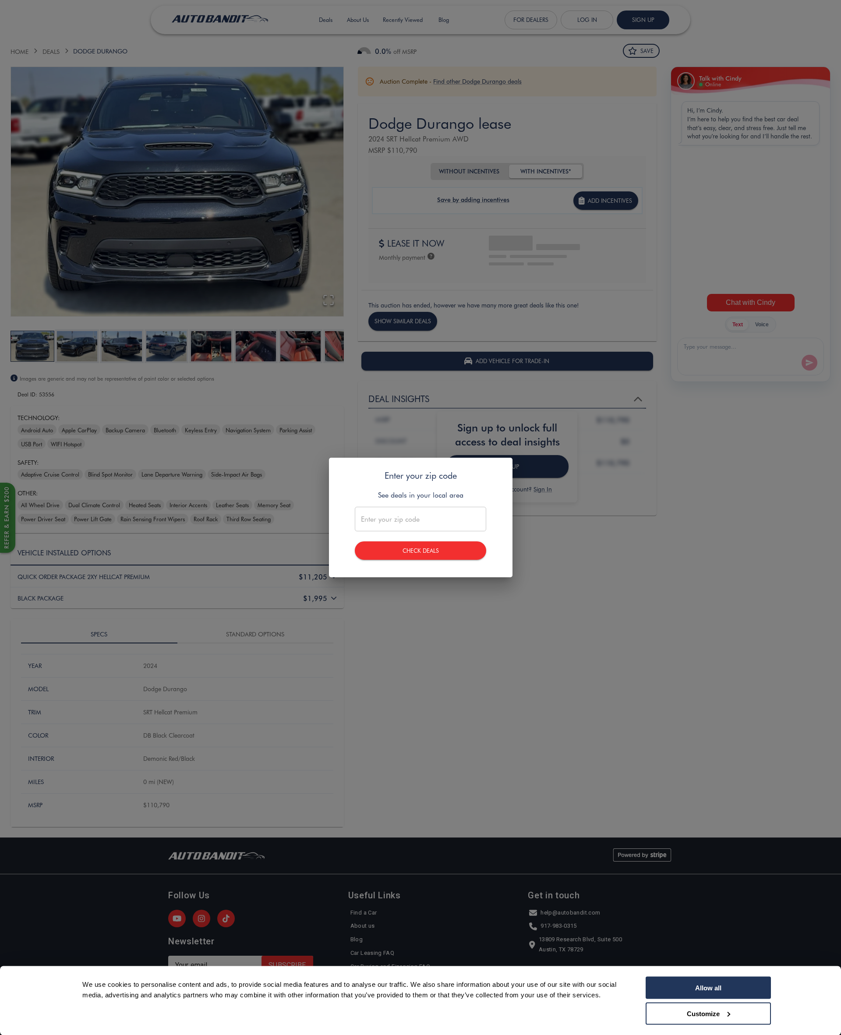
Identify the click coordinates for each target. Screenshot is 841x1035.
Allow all (708, 988)
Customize (703, 1013)
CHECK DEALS (421, 550)
